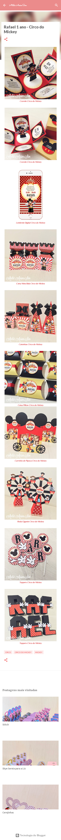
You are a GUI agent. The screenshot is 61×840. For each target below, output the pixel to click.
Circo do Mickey (23, 652)
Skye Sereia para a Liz (14, 768)
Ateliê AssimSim (18, 5)
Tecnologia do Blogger (32, 835)
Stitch (5, 724)
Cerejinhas (8, 812)
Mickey (38, 652)
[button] (6, 39)
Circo (8, 652)
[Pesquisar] (56, 5)
